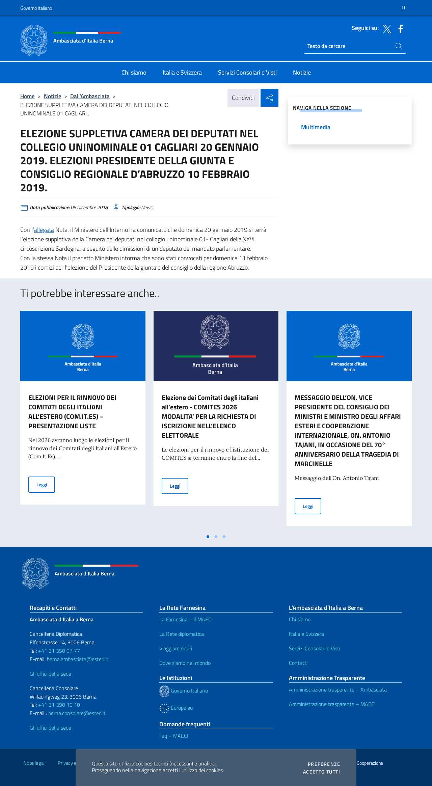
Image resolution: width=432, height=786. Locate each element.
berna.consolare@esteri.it (77, 713)
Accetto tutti (321, 771)
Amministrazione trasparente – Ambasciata (338, 689)
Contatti (298, 663)
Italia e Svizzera (306, 634)
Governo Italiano (36, 7)
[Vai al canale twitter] (385, 28)
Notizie (52, 96)
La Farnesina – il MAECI (186, 619)
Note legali (34, 763)
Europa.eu (181, 708)
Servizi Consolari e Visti (314, 648)
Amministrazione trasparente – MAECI (332, 704)
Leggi (45, 484)
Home (27, 96)
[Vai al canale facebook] (399, 28)
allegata (44, 229)
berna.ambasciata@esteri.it (77, 659)
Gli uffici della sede (50, 674)
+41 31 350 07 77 (59, 651)
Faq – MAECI (173, 736)
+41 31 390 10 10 (58, 705)
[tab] (208, 536)
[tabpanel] (82, 420)
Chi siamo (299, 619)
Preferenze (324, 764)
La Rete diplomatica (181, 634)
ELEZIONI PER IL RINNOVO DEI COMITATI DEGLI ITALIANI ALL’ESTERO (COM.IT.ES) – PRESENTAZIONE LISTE (72, 411)
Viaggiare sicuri (175, 648)
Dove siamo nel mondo (185, 663)
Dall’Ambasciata (90, 96)
